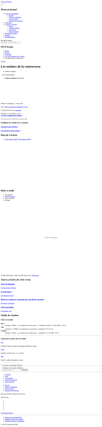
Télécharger (35, 275)
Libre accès (12, 30)
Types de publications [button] (11, 14)
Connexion (8, 23)
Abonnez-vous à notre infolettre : (12, 368)
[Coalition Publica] (7, 413)
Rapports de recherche (16, 21)
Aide (6, 376)
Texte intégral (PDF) (11, 139)
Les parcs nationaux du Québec (15, 56)
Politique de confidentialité (13, 417)
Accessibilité (9, 378)
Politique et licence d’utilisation (14, 421)
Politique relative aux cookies (14, 419)
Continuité (8, 54)
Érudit (11, 26)
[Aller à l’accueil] (6, 1)
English (7, 35)
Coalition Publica (14, 28)
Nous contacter (9, 382)
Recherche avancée (11, 33)
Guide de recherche (11, 380)
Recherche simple (6, 40)
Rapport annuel (13, 32)
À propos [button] (8, 24)
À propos (14, 24)
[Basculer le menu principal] (1, 5)
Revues (11, 15)
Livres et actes (13, 19)
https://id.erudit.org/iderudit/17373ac (16, 107)
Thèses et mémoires (15, 17)
